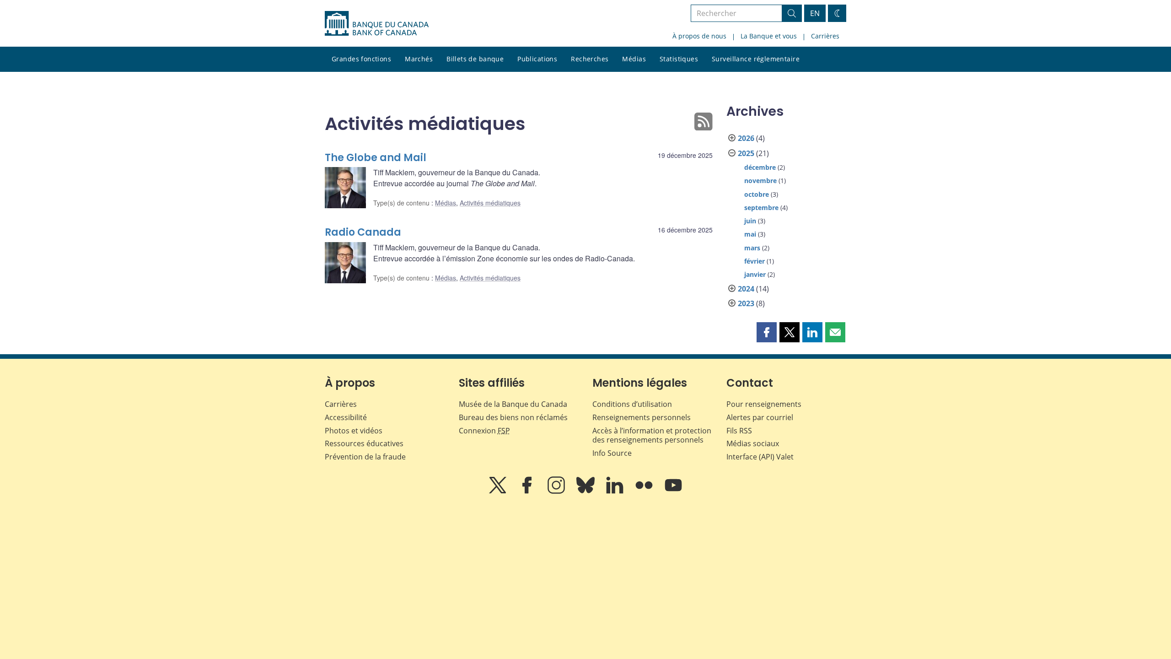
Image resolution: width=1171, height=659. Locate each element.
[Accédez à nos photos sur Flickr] (645, 491)
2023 (746, 303)
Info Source (612, 453)
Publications (537, 58)
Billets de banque (475, 58)
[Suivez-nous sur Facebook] (528, 491)
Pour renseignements (763, 404)
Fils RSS (739, 431)
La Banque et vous (769, 36)
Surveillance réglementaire (756, 58)
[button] (767, 332)
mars (752, 247)
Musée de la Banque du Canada (513, 404)
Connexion (484, 431)
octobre (756, 194)
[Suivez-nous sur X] (498, 491)
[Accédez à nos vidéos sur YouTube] (673, 491)
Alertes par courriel (759, 417)
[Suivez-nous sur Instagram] (557, 491)
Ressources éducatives (364, 443)
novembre (760, 180)
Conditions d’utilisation (632, 404)
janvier (755, 274)
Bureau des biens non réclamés (513, 417)
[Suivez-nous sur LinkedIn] (615, 491)
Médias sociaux (752, 443)
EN (815, 13)
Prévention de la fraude (365, 457)
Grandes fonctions (361, 58)
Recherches (589, 58)
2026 (746, 138)
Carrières (825, 36)
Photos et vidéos (353, 431)
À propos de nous (699, 36)
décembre (760, 167)
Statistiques (679, 58)
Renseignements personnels (641, 417)
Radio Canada (363, 232)
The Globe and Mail (375, 158)
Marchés (419, 58)
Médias (634, 58)
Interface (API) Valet (760, 457)
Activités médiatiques (490, 202)
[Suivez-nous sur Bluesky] (586, 491)
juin (750, 220)
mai (750, 234)
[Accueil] (377, 23)
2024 (746, 289)
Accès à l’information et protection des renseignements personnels (651, 435)
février (754, 261)
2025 (746, 153)
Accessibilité (346, 417)
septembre (761, 207)
